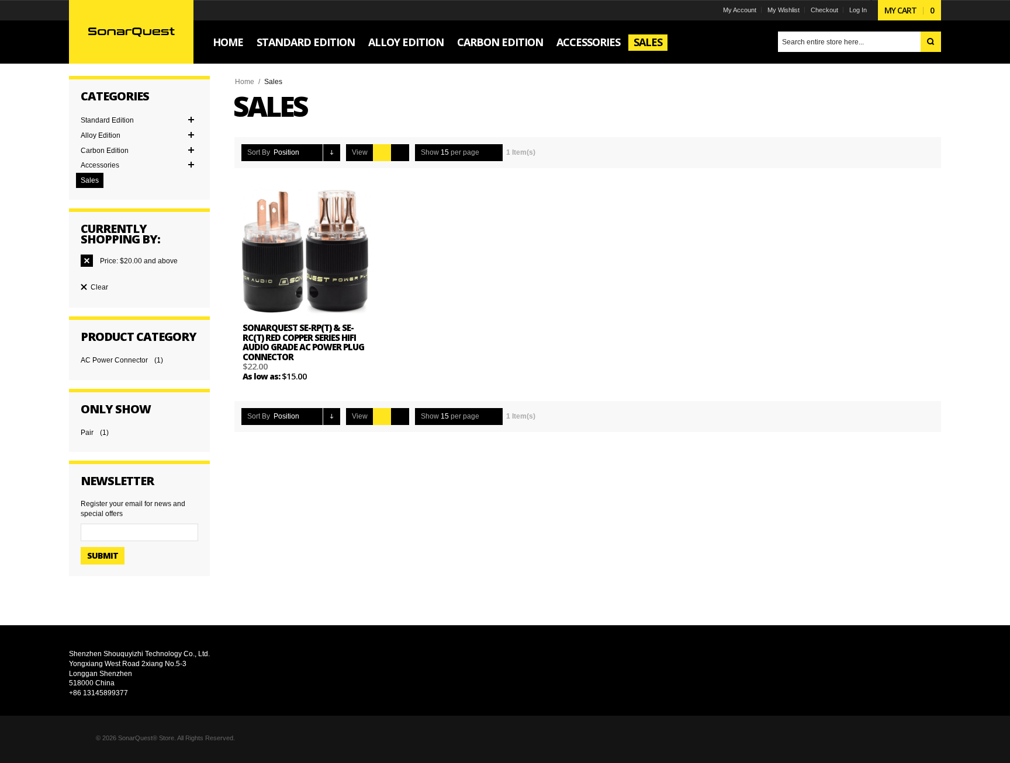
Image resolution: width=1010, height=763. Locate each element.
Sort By (258, 152)
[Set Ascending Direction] (331, 152)
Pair (87, 432)
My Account (739, 9)
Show (430, 152)
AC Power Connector (114, 360)
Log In (858, 9)
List (400, 152)
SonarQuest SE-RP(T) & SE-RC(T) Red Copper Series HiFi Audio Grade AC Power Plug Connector (303, 342)
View (360, 152)
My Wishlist (783, 9)
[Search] (931, 42)
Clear (99, 287)
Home (244, 82)
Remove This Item (87, 261)
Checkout (824, 9)
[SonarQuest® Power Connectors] (131, 31)
